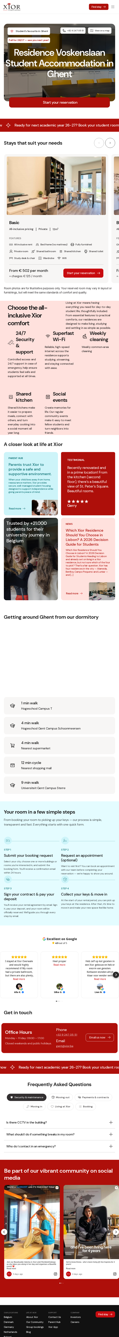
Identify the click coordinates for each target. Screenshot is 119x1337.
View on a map (102, 30)
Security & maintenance (28, 1097)
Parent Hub (54, 1322)
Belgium (8, 1317)
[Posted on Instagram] (55, 1274)
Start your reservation (81, 273)
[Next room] (110, 143)
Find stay (96, 6)
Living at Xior (62, 1106)
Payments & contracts (95, 1097)
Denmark (9, 1322)
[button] (3, 975)
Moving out (63, 1097)
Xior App (53, 1327)
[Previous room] (99, 143)
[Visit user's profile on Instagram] (10, 1274)
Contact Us (54, 1317)
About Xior (32, 1317)
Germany (9, 1327)
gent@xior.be (64, 1046)
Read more (15, 508)
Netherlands (10, 1332)
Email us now (97, 1037)
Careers (75, 1322)
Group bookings (35, 1327)
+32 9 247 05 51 (75, 30)
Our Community (35, 1322)
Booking (88, 1106)
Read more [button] (19, 979)
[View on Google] (19, 986)
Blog (28, 1332)
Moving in (36, 1106)
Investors (76, 1317)
